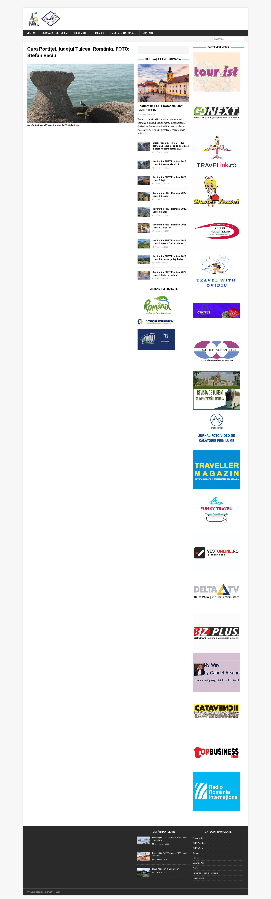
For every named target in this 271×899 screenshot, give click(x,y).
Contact (148, 33)
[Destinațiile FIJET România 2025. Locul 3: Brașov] (144, 196)
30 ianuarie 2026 (147, 114)
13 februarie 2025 (162, 184)
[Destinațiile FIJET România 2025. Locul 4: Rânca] (144, 212)
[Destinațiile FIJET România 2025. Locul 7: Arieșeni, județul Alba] (144, 259)
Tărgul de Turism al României (205, 873)
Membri (99, 33)
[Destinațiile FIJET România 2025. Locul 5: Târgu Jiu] (144, 228)
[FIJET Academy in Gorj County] (143, 872)
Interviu (196, 858)
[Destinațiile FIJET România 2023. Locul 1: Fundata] (143, 840)
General (196, 853)
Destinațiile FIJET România (163, 59)
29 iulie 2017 (159, 872)
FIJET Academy (200, 843)
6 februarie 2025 (161, 263)
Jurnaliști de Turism (55, 33)
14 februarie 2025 (162, 168)
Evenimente (198, 838)
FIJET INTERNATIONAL (122, 33)
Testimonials (198, 878)
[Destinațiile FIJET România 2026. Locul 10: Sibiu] (163, 83)
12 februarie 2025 (162, 200)
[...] (146, 133)
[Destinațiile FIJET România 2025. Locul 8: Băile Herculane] (144, 275)
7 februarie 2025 (161, 247)
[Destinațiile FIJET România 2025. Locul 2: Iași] (144, 180)
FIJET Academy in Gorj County (165, 869)
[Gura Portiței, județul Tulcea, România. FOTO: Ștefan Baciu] (80, 121)
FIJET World (198, 848)
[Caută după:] (228, 39)
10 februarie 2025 (162, 231)
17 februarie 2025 (162, 152)
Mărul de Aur (198, 863)
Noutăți (31, 33)
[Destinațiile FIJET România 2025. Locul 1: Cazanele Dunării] (144, 164)
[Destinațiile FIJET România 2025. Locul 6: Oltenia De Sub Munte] (144, 243)
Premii (195, 868)
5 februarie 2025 (161, 279)
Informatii (80, 33)
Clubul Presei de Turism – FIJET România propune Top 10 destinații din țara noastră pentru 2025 (170, 146)
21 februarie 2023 (161, 844)
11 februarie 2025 (162, 215)
